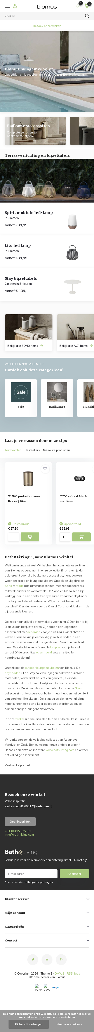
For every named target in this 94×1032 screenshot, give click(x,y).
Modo (20, 585)
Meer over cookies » (69, 1024)
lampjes (55, 647)
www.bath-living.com (60, 750)
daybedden (12, 673)
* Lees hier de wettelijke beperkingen (29, 882)
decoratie (33, 632)
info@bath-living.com (19, 834)
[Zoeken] (87, 16)
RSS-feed (73, 973)
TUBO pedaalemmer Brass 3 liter (24, 499)
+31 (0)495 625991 (18, 831)
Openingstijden (20, 821)
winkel (19, 719)
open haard (44, 652)
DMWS (59, 973)
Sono (8, 585)
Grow (78, 688)
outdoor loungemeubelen (42, 667)
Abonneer (74, 873)
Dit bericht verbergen (28, 1024)
